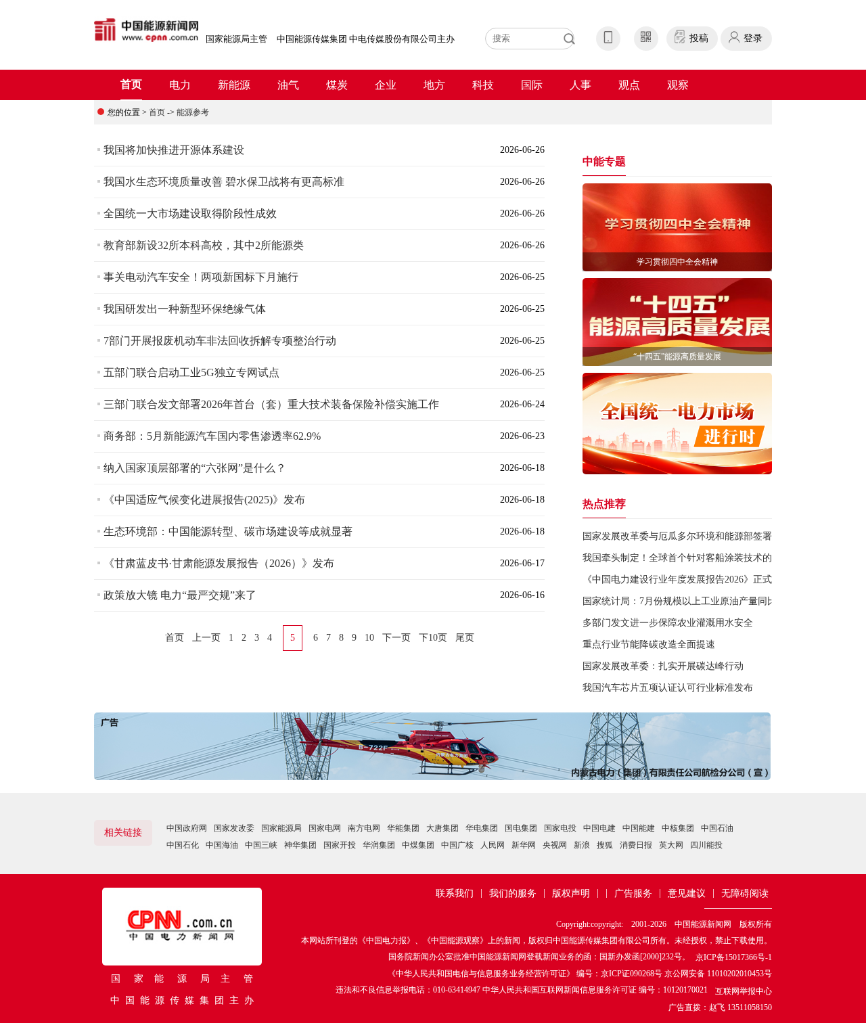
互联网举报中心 (743, 991)
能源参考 (193, 112)
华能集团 (403, 828)
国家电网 (325, 828)
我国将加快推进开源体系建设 (174, 150)
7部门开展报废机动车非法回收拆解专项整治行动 (220, 340)
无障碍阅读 (745, 893)
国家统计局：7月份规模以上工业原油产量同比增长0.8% (699, 601)
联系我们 (455, 893)
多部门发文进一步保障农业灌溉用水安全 (668, 623)
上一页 (206, 638)
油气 (288, 85)
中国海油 (222, 845)
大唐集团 (442, 828)
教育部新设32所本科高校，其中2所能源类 (204, 245)
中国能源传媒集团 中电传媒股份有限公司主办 (366, 39)
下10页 (433, 638)
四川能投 (706, 845)
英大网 (671, 845)
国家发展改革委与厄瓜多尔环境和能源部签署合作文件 (696, 536)
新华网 (523, 845)
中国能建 (638, 828)
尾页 (464, 638)
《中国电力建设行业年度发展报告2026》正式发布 (687, 579)
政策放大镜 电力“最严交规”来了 (180, 595)
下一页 (396, 638)
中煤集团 (418, 845)
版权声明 (571, 893)
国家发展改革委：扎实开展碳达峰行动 (663, 666)
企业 (385, 85)
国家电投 (560, 828)
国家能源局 (281, 828)
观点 (629, 85)
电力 (180, 85)
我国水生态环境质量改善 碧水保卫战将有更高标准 (224, 181)
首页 (131, 84)
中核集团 (678, 828)
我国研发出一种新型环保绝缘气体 (185, 309)
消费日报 (636, 845)
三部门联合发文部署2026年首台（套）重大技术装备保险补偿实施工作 (271, 404)
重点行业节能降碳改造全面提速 (649, 644)
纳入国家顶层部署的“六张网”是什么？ (195, 468)
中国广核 (457, 845)
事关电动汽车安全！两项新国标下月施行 (201, 277)
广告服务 (633, 893)
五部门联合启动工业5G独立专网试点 (191, 372)
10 (369, 638)
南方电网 (364, 828)
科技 (483, 85)
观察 (678, 85)
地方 (434, 85)
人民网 (492, 845)
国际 (532, 85)
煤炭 (337, 85)
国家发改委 (234, 828)
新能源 (234, 85)
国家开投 (339, 845)
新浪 (582, 845)
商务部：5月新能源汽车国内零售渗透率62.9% (212, 436)
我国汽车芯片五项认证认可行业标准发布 (668, 688)
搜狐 (605, 845)
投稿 (698, 38)
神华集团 (300, 845)
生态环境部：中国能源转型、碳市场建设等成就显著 (228, 531)
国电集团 (521, 828)
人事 (580, 85)
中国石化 (182, 845)
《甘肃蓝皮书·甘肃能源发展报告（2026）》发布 (219, 563)
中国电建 (599, 828)
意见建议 (687, 893)
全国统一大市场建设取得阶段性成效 (190, 213)
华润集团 (379, 845)
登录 (753, 38)
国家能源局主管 (236, 39)
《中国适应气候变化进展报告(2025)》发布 (204, 499)
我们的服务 (513, 893)
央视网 (555, 845)
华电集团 (481, 828)
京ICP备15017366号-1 (734, 957)
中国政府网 (186, 828)
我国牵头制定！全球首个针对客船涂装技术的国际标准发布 (706, 558)
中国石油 (717, 828)
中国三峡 (261, 845)
